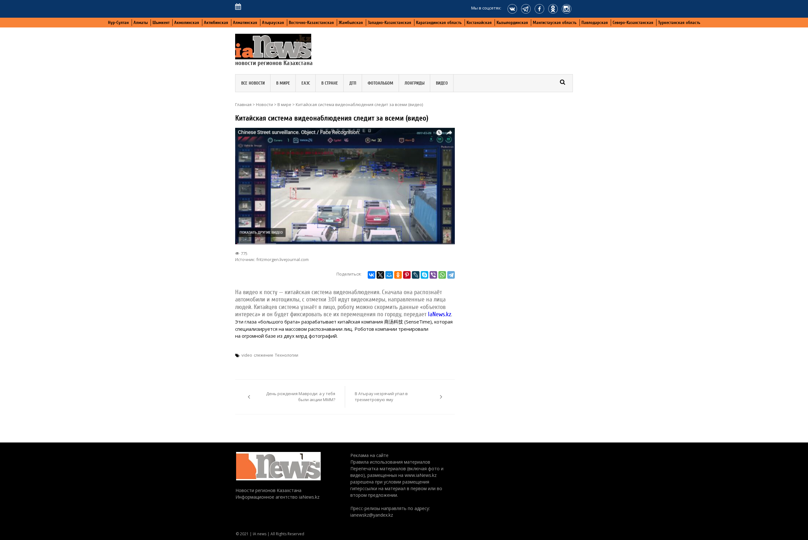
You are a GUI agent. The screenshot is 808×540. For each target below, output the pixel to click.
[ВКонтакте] (371, 275)
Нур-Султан (118, 22)
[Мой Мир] (389, 275)
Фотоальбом (380, 83)
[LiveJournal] (415, 275)
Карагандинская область (439, 22)
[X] (380, 275)
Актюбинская (216, 22)
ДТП (352, 83)
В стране (329, 83)
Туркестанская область (679, 22)
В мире (283, 83)
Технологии (286, 355)
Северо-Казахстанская (633, 22)
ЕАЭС (305, 83)
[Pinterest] (407, 275)
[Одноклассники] (398, 275)
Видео (442, 83)
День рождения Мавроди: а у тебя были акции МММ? (300, 397)
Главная (243, 104)
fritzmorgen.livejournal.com (282, 259)
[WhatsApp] (442, 275)
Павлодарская (594, 22)
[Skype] (424, 275)
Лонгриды (415, 83)
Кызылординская (512, 22)
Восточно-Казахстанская (311, 22)
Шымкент (160, 22)
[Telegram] (451, 275)
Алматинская (245, 22)
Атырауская (273, 22)
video (246, 355)
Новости (264, 104)
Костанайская (479, 22)
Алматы (141, 22)
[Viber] (433, 275)
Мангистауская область (555, 22)
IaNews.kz (439, 314)
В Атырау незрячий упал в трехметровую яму (381, 397)
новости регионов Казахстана (274, 63)
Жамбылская (351, 22)
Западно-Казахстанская (389, 22)
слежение (263, 355)
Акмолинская (186, 22)
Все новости (253, 83)
